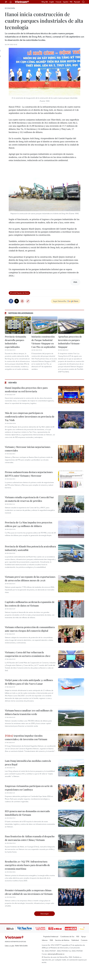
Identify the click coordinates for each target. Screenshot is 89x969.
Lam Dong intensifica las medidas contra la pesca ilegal (28, 762)
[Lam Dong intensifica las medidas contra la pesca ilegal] (71, 767)
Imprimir (22, 301)
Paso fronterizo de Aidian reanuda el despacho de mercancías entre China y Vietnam (29, 838)
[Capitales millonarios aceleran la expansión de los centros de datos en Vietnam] (71, 609)
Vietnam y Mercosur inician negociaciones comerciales (27, 448)
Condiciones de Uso (67, 936)
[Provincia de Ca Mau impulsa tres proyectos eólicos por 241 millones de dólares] (71, 529)
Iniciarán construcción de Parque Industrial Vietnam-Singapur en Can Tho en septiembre (43, 341)
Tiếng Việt (44, 2)
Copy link (28, 301)
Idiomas (45, 940)
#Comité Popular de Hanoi (19, 293)
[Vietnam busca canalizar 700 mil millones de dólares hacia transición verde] (71, 717)
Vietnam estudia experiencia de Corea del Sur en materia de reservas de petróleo (29, 499)
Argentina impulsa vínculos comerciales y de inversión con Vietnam (26, 737)
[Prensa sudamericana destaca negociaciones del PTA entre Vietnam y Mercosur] (71, 479)
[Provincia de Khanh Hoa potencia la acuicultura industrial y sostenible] (71, 553)
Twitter (16, 301)
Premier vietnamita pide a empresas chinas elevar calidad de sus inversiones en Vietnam (29, 892)
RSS (77, 936)
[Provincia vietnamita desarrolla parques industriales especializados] (18, 325)
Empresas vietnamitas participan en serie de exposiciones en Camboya (29, 787)
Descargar (44, 913)
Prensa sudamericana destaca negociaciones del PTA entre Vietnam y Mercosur (29, 473)
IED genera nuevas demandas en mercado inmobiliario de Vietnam (27, 812)
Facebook (11, 301)
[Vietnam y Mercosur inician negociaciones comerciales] (71, 453)
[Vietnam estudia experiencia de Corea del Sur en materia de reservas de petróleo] (71, 504)
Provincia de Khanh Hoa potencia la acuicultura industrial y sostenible (30, 548)
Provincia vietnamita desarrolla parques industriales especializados (15, 341)
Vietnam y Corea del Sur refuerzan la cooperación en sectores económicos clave (27, 654)
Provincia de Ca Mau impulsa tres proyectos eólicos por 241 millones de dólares (28, 524)
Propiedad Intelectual (50, 936)
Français (58, 2)
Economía (10, 8)
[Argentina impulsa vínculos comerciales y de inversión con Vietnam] (71, 742)
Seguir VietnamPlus (59, 301)
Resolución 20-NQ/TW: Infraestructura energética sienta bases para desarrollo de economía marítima (27, 865)
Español (65, 2)
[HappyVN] (74, 928)
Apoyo (83, 936)
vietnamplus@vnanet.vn (56, 954)
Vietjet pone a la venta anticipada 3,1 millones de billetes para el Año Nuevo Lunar (29, 681)
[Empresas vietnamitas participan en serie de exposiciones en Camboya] (71, 793)
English (51, 2)
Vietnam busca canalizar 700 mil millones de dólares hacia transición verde (29, 712)
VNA (51, 940)
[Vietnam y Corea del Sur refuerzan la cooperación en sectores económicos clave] (71, 659)
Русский (77, 2)
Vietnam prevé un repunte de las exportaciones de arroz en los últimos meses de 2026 (30, 578)
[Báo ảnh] (60, 928)
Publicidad (75, 940)
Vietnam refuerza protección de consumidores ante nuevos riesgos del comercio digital (30, 628)
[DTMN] (44, 928)
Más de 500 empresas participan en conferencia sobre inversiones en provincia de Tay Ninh (29, 416)
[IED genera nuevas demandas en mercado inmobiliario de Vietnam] (71, 818)
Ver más (12, 382)
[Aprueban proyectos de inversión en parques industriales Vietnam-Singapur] (71, 325)
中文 (71, 2)
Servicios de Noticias (62, 940)
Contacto (84, 940)
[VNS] (13, 928)
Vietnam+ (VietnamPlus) (22, 1)
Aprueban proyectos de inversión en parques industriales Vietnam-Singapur (70, 341)
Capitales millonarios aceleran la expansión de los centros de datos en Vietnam (29, 603)
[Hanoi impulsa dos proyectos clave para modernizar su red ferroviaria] (71, 394)
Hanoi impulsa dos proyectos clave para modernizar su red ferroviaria (26, 389)
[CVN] (29, 928)
